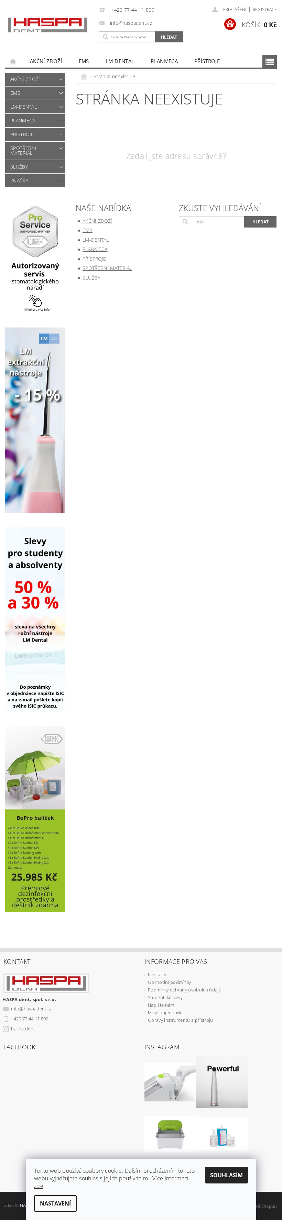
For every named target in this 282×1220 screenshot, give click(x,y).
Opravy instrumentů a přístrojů (180, 1020)
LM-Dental (120, 61)
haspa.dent (23, 1029)
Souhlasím (226, 1175)
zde (38, 1186)
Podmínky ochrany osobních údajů (184, 990)
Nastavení (55, 1203)
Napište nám (161, 1005)
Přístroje (207, 61)
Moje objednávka (166, 1012)
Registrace (265, 9)
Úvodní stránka (13, 61)
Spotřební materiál (23, 150)
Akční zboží (46, 61)
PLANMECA (164, 61)
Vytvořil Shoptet (261, 1206)
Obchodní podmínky (169, 982)
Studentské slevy (165, 997)
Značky (19, 180)
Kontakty (157, 974)
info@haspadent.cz (31, 1009)
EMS (84, 61)
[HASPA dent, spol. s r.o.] (47, 25)
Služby (19, 166)
